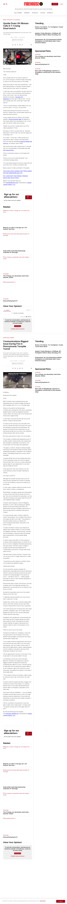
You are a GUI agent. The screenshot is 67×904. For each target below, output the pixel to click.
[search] (7, 4)
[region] (17, 313)
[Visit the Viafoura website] (28, 316)
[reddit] (20, 44)
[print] (31, 44)
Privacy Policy (43, 900)
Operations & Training (8, 337)
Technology (35, 12)
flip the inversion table (15, 119)
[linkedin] (15, 44)
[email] (22, 44)
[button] (4, 4)
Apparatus (50, 12)
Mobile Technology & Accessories (11, 19)
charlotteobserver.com (12, 182)
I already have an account (17, 328)
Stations (42, 12)
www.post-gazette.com (12, 713)
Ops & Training (18, 12)
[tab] (7, 310)
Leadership (27, 12)
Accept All (60, 901)
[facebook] (12, 44)
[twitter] (17, 44)
